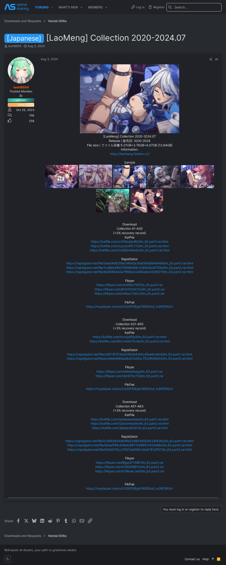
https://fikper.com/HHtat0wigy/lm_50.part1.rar (129, 371)
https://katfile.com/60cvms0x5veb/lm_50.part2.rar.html (129, 341)
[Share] (211, 59)
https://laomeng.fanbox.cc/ (129, 154)
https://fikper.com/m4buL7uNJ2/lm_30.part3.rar (129, 293)
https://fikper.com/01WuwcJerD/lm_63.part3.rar (129, 471)
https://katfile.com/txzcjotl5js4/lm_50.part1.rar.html (129, 337)
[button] (52, 7)
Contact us (192, 559)
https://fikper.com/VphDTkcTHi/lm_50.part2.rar (130, 376)
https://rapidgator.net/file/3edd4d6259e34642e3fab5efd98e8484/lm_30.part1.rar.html (129, 263)
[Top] (213, 559)
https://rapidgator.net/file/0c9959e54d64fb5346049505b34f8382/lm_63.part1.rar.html (130, 441)
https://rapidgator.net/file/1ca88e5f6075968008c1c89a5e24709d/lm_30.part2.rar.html (129, 267)
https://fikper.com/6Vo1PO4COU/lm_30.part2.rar (130, 289)
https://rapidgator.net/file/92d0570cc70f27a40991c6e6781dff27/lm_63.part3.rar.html (129, 449)
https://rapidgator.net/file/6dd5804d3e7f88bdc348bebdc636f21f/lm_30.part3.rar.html (129, 272)
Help (205, 559)
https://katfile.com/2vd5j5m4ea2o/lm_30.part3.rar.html (129, 250)
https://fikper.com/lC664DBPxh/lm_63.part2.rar (129, 467)
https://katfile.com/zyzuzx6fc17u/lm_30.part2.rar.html (130, 246)
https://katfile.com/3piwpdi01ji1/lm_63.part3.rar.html (130, 428)
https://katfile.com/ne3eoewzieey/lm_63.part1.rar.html (129, 419)
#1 (216, 59)
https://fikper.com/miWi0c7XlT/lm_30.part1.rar (129, 285)
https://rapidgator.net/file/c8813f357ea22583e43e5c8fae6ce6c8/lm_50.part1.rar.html (129, 354)
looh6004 (14, 46)
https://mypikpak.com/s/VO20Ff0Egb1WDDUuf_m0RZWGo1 (129, 306)
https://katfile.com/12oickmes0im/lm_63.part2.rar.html (130, 423)
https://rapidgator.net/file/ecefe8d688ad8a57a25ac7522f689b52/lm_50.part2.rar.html (129, 358)
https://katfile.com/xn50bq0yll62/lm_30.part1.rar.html (129, 241)
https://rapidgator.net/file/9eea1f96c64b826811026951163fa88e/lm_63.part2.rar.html (129, 445)
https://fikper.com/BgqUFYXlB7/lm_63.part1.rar (130, 462)
